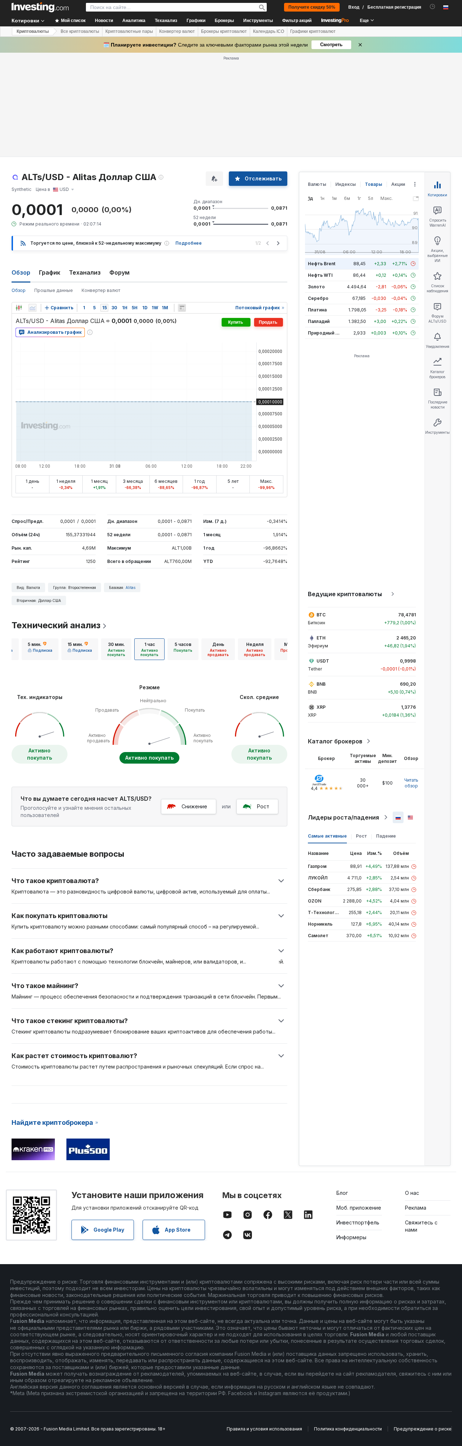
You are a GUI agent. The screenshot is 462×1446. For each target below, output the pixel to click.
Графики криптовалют (313, 31)
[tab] (40, 649)
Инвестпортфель (357, 1222)
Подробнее (188, 243)
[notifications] (432, 6)
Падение (386, 836)
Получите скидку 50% (311, 7)
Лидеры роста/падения (343, 817)
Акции (398, 184)
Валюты (317, 184)
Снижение (194, 806)
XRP (321, 707)
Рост (263, 806)
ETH (321, 638)
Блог (342, 1193)
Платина (317, 310)
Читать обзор (411, 782)
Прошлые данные (53, 290)
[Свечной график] (19, 308)
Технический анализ (56, 625)
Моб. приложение (358, 1208)
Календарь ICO (268, 31)
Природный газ (325, 333)
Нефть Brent (321, 263)
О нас (412, 1193)
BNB (321, 684)
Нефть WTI (320, 275)
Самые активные (327, 836)
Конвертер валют (177, 31)
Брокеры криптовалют (224, 31)
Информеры (351, 1237)
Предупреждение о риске (423, 1429)
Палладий (319, 321)
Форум (119, 272)
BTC (321, 614)
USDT (323, 661)
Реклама (415, 1208)
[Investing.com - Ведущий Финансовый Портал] (40, 7)
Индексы (345, 184)
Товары (373, 184)
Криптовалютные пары (129, 31)
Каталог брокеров (335, 741)
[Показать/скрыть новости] (182, 308)
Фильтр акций (296, 20)
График (49, 272)
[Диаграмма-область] (32, 308)
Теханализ (85, 272)
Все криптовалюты (80, 31)
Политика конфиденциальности (348, 1429)
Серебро (318, 298)
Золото (316, 286)
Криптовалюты (33, 31)
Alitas (130, 587)
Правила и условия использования (264, 1429)
